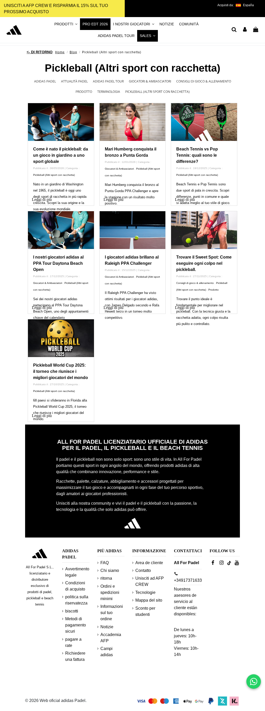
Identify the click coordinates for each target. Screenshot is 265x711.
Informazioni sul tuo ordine (111, 612)
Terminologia (108, 91)
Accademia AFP (110, 637)
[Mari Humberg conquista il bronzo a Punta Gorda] (133, 122)
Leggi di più (42, 199)
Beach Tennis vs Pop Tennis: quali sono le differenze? (197, 155)
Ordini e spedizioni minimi (109, 592)
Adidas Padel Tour (108, 81)
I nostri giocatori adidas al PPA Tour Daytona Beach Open (58, 263)
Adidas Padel (45, 81)
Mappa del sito (148, 600)
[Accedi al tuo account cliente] (245, 30)
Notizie (106, 627)
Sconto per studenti (145, 611)
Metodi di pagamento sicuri (75, 625)
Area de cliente (149, 563)
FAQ (104, 563)
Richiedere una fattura (75, 656)
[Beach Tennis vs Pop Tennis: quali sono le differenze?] (204, 122)
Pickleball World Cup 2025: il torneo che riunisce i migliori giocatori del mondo (60, 371)
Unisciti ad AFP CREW (149, 581)
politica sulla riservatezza (76, 600)
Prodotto (84, 91)
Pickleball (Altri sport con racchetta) (157, 91)
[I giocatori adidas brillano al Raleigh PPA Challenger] (133, 230)
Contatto (143, 570)
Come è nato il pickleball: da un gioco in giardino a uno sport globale (60, 155)
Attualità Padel (74, 81)
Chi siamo (109, 570)
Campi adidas (106, 651)
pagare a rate (73, 642)
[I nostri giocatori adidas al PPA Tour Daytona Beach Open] (61, 230)
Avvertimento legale (77, 572)
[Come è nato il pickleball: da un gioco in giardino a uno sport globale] (61, 122)
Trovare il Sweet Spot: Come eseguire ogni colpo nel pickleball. (204, 263)
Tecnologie (145, 592)
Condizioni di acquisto (75, 586)
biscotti (71, 611)
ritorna (106, 578)
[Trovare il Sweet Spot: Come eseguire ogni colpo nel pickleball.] (204, 230)
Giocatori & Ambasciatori (150, 81)
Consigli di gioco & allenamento (203, 81)
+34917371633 (188, 580)
